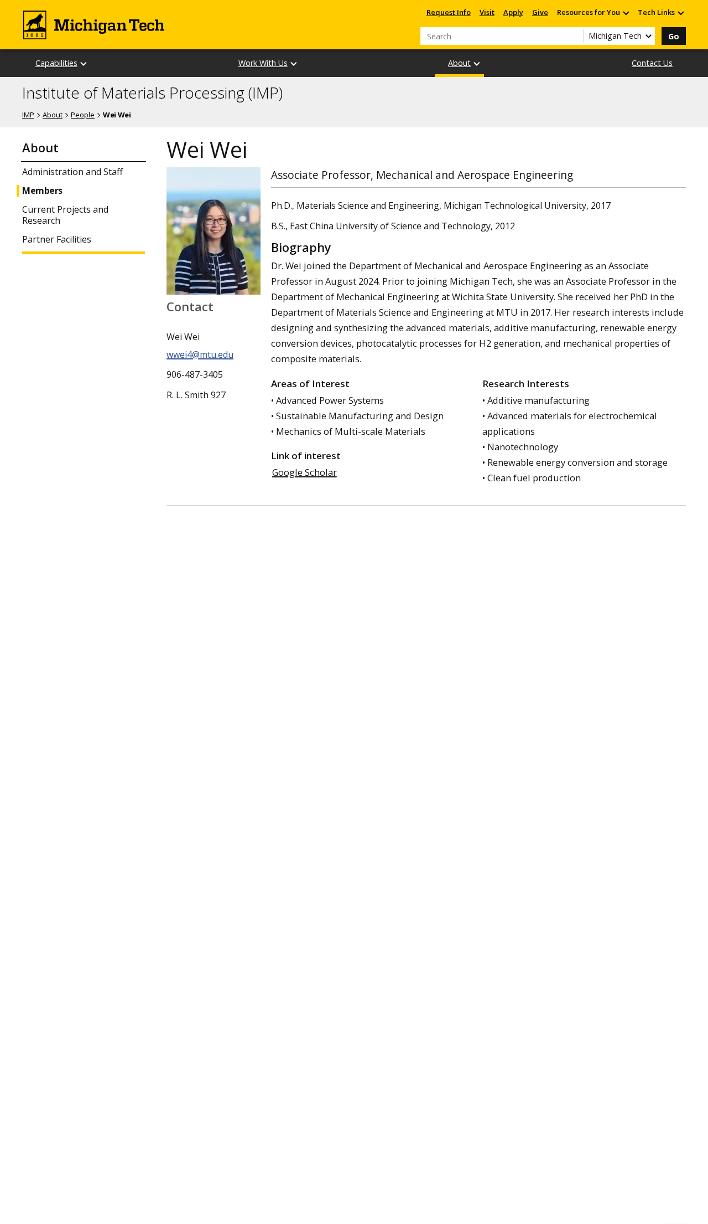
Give (540, 12)
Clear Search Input (575, 36)
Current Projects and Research (65, 215)
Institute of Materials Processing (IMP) (152, 93)
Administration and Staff (72, 172)
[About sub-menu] (477, 63)
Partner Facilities (56, 239)
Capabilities (56, 63)
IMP (28, 115)
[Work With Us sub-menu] (294, 63)
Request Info (448, 12)
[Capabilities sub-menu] (84, 63)
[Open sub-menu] (625, 12)
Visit (487, 12)
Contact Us (652, 63)
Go (673, 36)
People (83, 115)
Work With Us (263, 63)
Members (42, 191)
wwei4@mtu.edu (199, 354)
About (459, 63)
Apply (513, 12)
